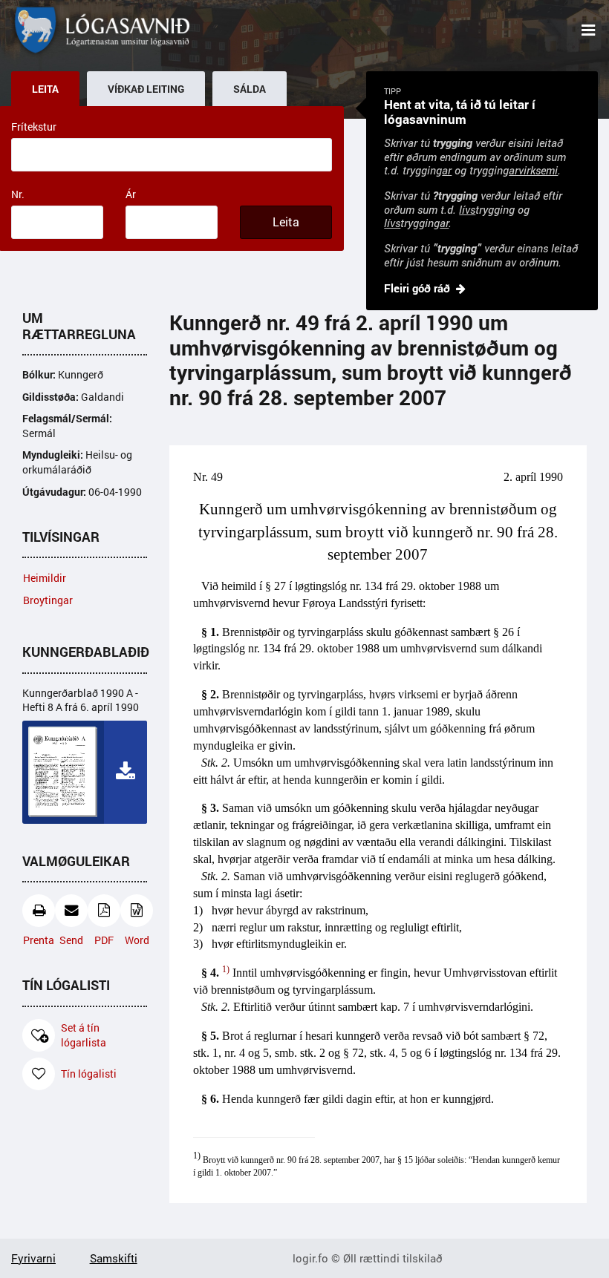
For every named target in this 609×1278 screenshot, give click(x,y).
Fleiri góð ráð (417, 288)
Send (71, 940)
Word (137, 940)
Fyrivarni (33, 1258)
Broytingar (48, 600)
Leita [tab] (45, 89)
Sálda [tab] (249, 89)
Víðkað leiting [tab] (146, 89)
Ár (131, 194)
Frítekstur (33, 126)
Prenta (38, 940)
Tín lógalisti (89, 1073)
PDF (104, 940)
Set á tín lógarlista (83, 1034)
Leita (286, 222)
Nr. (18, 194)
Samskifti (113, 1258)
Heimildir (44, 578)
